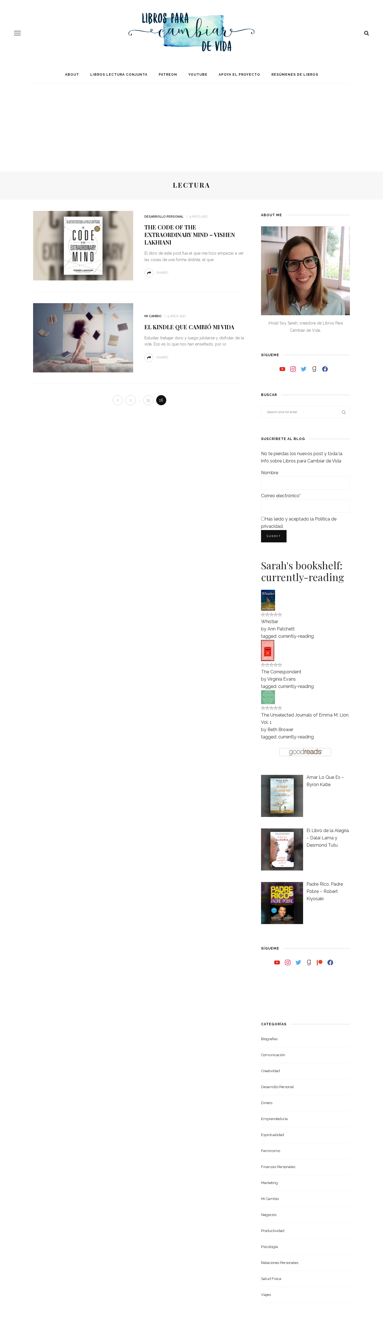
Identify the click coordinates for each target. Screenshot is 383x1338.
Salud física (271, 1279)
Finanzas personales (278, 1167)
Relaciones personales (279, 1263)
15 (148, 400)
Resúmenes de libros (294, 75)
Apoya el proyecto (239, 75)
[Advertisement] (191, 124)
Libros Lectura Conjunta (118, 75)
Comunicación (273, 1055)
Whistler (269, 621)
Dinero (266, 1103)
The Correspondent (281, 671)
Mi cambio (152, 316)
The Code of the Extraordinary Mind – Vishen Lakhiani (189, 234)
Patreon (168, 75)
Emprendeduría (274, 1119)
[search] (366, 33)
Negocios (268, 1215)
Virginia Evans (281, 679)
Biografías (269, 1039)
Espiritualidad (272, 1135)
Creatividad (270, 1071)
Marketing (269, 1183)
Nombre (269, 472)
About (72, 75)
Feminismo (270, 1151)
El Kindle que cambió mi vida (189, 327)
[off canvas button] (17, 33)
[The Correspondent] (267, 650)
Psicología (269, 1247)
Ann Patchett (281, 629)
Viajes (266, 1295)
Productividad (272, 1231)
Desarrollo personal (163, 216)
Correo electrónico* (281, 495)
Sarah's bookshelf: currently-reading (302, 571)
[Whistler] (268, 599)
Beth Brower (280, 729)
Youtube (197, 75)
